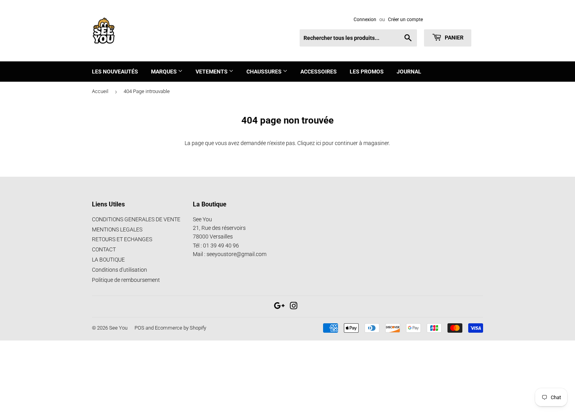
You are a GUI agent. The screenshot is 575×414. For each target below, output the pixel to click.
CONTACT (104, 249)
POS (139, 328)
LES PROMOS (367, 71)
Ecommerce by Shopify (180, 328)
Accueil (100, 91)
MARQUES (164, 71)
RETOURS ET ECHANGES (122, 239)
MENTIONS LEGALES (117, 229)
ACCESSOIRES (318, 71)
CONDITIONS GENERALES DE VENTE (136, 219)
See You (118, 328)
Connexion (365, 19)
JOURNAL (409, 71)
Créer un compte (405, 19)
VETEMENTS (212, 71)
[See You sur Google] (279, 307)
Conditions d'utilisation (119, 270)
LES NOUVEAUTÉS (115, 71)
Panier (454, 37)
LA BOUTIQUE (108, 259)
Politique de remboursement (126, 280)
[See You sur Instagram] (294, 307)
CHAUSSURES (264, 71)
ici (318, 143)
